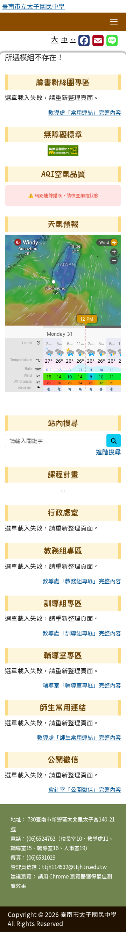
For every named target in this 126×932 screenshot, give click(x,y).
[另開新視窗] (63, 489)
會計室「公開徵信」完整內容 (84, 789)
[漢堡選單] (113, 21)
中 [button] (64, 39)
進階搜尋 (108, 451)
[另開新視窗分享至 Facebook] (84, 40)
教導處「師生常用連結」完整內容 (79, 737)
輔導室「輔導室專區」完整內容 (82, 685)
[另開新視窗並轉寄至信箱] (98, 40)
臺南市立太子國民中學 (33, 6)
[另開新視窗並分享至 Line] (112, 40)
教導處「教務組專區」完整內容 (82, 581)
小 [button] (73, 39)
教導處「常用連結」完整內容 (84, 112)
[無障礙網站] (63, 149)
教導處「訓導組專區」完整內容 (82, 633)
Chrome (59, 876)
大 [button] (54, 39)
